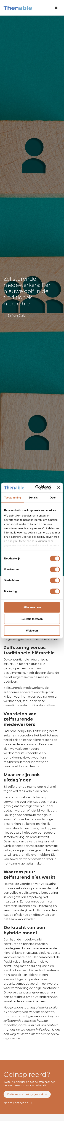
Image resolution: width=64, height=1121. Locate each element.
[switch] (55, 569)
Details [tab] (33, 497)
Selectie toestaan (32, 618)
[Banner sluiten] (58, 487)
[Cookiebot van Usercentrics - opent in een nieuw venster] (37, 487)
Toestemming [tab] (12, 497)
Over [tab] (53, 497)
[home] (18, 8)
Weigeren (32, 630)
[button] (56, 8)
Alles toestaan (32, 607)
